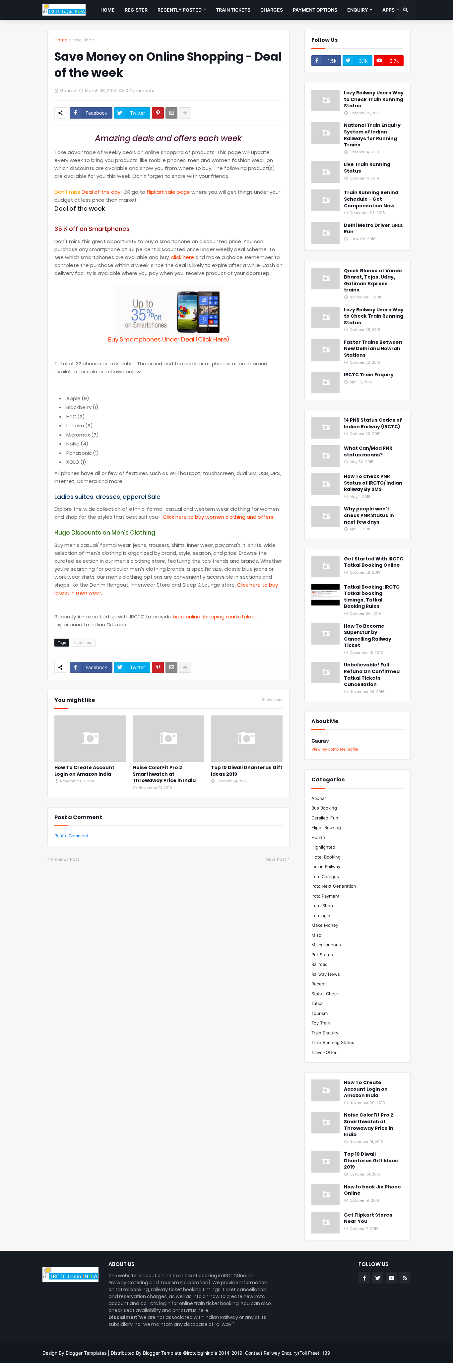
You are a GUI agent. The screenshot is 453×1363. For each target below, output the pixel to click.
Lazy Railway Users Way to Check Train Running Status (374, 99)
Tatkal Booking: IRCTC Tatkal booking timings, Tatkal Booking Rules (372, 597)
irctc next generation (333, 886)
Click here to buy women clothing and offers (219, 516)
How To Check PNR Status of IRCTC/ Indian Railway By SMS (373, 483)
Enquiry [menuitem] (357, 10)
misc (316, 935)
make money (324, 925)
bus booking (324, 808)
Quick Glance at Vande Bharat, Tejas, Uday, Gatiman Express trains (373, 280)
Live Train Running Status (367, 167)
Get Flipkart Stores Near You (368, 1218)
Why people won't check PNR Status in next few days (369, 515)
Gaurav (320, 741)
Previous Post (65, 859)
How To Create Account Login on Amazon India (84, 770)
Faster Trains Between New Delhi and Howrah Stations (373, 348)
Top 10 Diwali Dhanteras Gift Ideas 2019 (247, 770)
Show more (272, 699)
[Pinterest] (158, 113)
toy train (320, 1022)
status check (325, 993)
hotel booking (326, 857)
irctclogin (320, 915)
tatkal (317, 1003)
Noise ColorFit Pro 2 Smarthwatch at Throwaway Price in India (164, 774)
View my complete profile (334, 749)
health (318, 837)
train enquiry (324, 1032)
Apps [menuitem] (388, 10)
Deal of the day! (102, 191)
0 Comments (140, 90)
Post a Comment (71, 835)
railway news (325, 974)
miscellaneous (326, 944)
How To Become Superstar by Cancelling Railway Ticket (367, 636)
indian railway (325, 866)
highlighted (323, 847)
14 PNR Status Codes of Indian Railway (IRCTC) (373, 423)
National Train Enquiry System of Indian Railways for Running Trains (372, 135)
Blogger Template (162, 1353)
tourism (319, 1013)
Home (61, 40)
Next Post (276, 859)
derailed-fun (324, 817)
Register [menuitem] (136, 10)
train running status (332, 1042)
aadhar (318, 798)
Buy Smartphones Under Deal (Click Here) (168, 339)
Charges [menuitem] (271, 10)
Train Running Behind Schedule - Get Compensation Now (371, 199)
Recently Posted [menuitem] (180, 10)
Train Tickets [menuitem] (233, 10)
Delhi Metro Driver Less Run (373, 228)
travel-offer (324, 1052)
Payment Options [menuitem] (315, 10)
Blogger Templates (86, 1353)
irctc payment (325, 896)
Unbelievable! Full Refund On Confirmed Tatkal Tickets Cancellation (372, 675)
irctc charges (325, 876)
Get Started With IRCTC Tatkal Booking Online (373, 562)
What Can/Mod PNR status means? (368, 451)
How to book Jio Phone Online (372, 1190)
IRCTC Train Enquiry (369, 375)
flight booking (326, 827)
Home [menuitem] (107, 10)
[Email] (171, 113)
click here (182, 257)
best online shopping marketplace (215, 616)
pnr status (322, 954)
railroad (319, 964)
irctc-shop (83, 40)
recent (318, 983)
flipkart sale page (168, 191)
